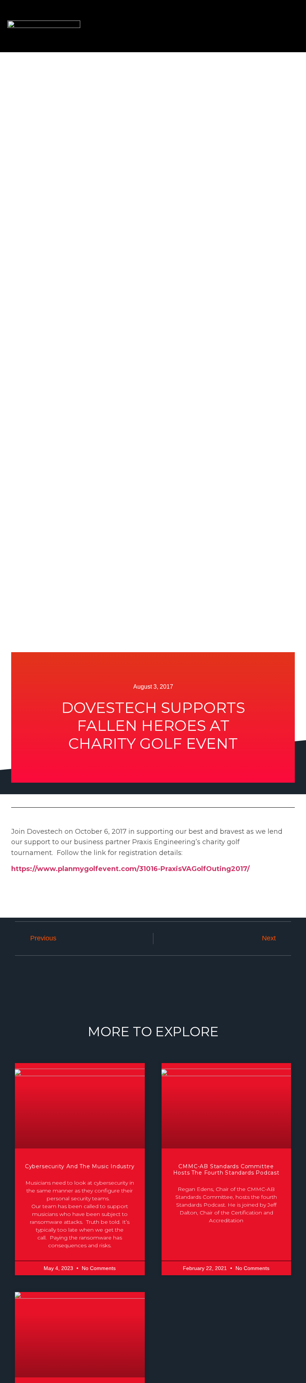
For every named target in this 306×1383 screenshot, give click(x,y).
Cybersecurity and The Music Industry (80, 1166)
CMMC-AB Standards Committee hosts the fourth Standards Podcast (226, 1169)
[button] (279, 26)
